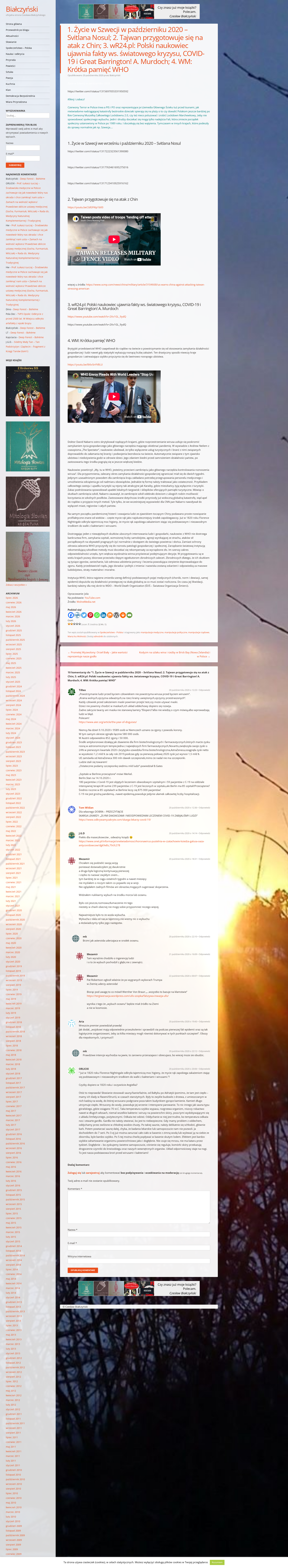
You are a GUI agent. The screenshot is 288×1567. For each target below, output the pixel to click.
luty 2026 (11, 621)
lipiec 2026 (12, 597)
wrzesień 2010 (14, 1484)
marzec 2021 (13, 896)
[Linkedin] (103, 615)
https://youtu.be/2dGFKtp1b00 (85, 207)
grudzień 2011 (14, 1414)
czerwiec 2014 (14, 1274)
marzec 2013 (13, 1344)
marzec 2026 (13, 616)
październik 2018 (15, 1031)
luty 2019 (11, 1012)
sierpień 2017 (13, 1096)
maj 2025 (11, 663)
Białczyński (22, 9)
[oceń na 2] (71, 624)
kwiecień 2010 (14, 1507)
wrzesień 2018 (14, 1036)
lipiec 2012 (12, 1381)
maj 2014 (11, 1278)
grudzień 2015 (14, 1190)
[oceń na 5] (79, 624)
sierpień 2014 (13, 1264)
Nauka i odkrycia (15, 53)
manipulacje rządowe (198, 632)
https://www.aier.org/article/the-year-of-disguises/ (108, 722)
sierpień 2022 (13, 817)
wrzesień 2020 (14, 924)
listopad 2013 (13, 1306)
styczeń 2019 (13, 1017)
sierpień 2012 (13, 1376)
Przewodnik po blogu (17, 29)
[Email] (129, 615)
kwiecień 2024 (14, 723)
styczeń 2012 (13, 1409)
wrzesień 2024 (14, 700)
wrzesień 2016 (14, 1148)
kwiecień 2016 (14, 1171)
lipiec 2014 (12, 1269)
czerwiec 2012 (14, 1386)
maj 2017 (11, 1110)
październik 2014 (15, 1255)
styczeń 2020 (13, 961)
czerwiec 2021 (14, 882)
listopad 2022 (13, 803)
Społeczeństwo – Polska (19, 47)
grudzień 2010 (14, 1470)
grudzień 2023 (14, 742)
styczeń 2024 (13, 737)
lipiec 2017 (12, 1101)
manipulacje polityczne (175, 632)
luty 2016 (11, 1180)
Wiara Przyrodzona (16, 101)
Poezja (9, 77)
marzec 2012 (13, 1400)
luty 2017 (11, 1124)
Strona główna (14, 23)
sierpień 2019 (13, 984)
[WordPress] (116, 615)
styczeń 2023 (13, 793)
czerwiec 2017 (14, 1106)
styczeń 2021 (13, 905)
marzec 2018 (13, 1064)
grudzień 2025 (14, 630)
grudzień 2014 (14, 1246)
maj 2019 (11, 998)
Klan (8, 89)
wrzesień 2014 (14, 1260)
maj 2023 (11, 775)
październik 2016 (15, 1143)
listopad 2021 (13, 859)
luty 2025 (11, 677)
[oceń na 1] (69, 624)
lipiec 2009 (12, 1549)
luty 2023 (11, 789)
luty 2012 (11, 1404)
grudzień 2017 (14, 1078)
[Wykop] (77, 615)
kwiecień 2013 (14, 1339)
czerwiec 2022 (14, 826)
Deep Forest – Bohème (32, 178)
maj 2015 (11, 1222)
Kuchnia (10, 83)
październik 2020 (15, 919)
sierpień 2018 (13, 1040)
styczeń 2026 (13, 625)
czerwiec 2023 (14, 770)
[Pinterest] (90, 615)
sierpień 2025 (13, 649)
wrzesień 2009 (14, 1540)
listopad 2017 (13, 1082)
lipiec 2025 (12, 653)
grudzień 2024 (14, 686)
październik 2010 (15, 1479)
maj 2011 (11, 1446)
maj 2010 (11, 1502)
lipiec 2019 (12, 989)
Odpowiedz (204, 689)
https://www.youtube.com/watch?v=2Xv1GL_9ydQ (97, 316)
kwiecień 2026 (14, 611)
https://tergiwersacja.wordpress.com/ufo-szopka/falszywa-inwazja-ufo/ (128, 995)
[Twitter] (84, 615)
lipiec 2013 (12, 1325)
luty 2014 (11, 1292)
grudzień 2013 (14, 1302)
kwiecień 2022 (14, 835)
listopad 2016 (13, 1138)
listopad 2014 (13, 1250)
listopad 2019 (13, 970)
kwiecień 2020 (14, 947)
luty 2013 (11, 1348)
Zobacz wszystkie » (16, 584)
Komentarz (75, 1188)
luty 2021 (11, 901)
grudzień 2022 (14, 798)
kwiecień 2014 (14, 1283)
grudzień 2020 (14, 910)
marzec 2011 (13, 1456)
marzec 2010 (13, 1512)
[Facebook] (71, 615)
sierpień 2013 (13, 1320)
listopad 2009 (13, 1530)
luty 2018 (11, 1068)
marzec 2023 (13, 784)
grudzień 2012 (14, 1358)
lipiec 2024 (12, 709)
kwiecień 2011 (14, 1451)
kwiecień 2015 (14, 1227)
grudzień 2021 (14, 854)
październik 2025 (15, 639)
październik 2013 (15, 1311)
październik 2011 (15, 1423)
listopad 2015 (13, 1194)
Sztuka (9, 71)
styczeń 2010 (13, 1521)
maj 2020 (11, 942)
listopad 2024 (13, 691)
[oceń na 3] (74, 624)
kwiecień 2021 (14, 891)
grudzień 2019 (14, 966)
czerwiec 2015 (14, 1218)
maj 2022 (11, 831)
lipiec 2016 (12, 1157)
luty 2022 (11, 845)
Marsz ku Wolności (77, 636)
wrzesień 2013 (14, 1316)
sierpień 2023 (13, 761)
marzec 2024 (13, 728)
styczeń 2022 (13, 849)
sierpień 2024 (13, 705)
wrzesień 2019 (14, 980)
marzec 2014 (13, 1288)
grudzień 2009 (14, 1526)
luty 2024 (11, 733)
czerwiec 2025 (14, 658)
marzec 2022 (13, 840)
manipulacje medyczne (152, 632)
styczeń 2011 (13, 1465)
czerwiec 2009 (14, 1554)
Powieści (10, 65)
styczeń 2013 (13, 1353)
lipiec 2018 (12, 1045)
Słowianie (11, 41)
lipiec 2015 (12, 1213)
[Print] (123, 615)
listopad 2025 (13, 635)
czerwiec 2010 (14, 1498)
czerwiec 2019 (14, 994)
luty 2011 (11, 1460)
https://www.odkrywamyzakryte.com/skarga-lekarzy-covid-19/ (115, 819)
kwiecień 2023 (14, 779)
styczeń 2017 (13, 1129)
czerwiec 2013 (14, 1330)
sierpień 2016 (13, 1152)
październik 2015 (15, 1199)
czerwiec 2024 (14, 714)
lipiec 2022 (12, 821)
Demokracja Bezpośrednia (20, 95)
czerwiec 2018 (14, 1050)
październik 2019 (15, 975)
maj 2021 (11, 887)
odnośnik (98, 636)
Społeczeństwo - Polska (111, 632)
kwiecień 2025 (14, 667)
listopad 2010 (13, 1474)
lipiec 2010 (12, 1493)
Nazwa (72, 1229)
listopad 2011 (13, 1418)
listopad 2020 (13, 915)
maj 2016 (11, 1166)
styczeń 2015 (13, 1241)
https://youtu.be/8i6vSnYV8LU (85, 364)
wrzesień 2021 (14, 868)
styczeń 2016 (13, 1185)
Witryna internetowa (79, 1256)
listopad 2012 (13, 1362)
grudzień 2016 (14, 1134)
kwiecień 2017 (14, 1115)
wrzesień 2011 (14, 1428)
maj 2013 (11, 1334)
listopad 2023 (13, 747)
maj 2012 (11, 1390)
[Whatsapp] (97, 615)
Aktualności (12, 35)
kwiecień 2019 (14, 1003)
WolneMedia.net (86, 601)
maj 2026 (11, 607)
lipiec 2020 (12, 933)
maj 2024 (11, 719)
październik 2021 (15, 863)
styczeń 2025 (13, 681)
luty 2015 (11, 1236)
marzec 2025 (13, 672)
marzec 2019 (13, 1008)
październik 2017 (15, 1087)
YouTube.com (92, 597)
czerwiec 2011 (14, 1442)
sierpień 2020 (13, 929)
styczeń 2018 (13, 1073)
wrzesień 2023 (14, 756)
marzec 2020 (13, 952)
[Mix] (110, 615)
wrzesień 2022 (14, 812)
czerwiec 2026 (14, 602)
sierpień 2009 (13, 1544)
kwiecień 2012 (14, 1395)
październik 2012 (15, 1367)
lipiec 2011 (12, 1437)
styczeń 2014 (13, 1297)
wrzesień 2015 (14, 1204)
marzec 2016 (13, 1176)
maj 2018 (11, 1054)
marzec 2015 (13, 1232)
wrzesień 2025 (14, 644)
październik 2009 (15, 1535)
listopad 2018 (13, 1026)
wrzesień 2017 (14, 1092)
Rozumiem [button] (217, 1562)
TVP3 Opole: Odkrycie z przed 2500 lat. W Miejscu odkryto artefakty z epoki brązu (25, 318)
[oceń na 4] (77, 624)
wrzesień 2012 (14, 1372)
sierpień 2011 (13, 1432)
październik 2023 (15, 751)
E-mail (72, 1243)
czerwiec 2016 (14, 1162)
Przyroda (11, 59)
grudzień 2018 (14, 1022)
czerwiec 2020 (14, 938)
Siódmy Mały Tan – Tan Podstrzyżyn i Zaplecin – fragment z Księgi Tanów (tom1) (25, 346)
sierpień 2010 (13, 1488)
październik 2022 (15, 807)
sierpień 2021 (13, 873)
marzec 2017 (13, 1120)
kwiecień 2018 (14, 1059)
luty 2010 (11, 1516)
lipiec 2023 (12, 765)
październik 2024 (15, 695)
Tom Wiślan (86, 807)
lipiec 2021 (12, 877)
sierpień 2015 (13, 1208)
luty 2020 (11, 956)
